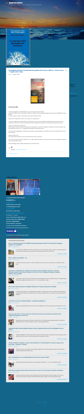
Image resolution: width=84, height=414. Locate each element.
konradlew (44, 404)
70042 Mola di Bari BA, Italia (21, 149)
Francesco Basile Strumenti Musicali (15, 213)
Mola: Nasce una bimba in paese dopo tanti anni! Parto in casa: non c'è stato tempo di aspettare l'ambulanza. (35, 370)
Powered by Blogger (43, 402)
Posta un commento (14, 153)
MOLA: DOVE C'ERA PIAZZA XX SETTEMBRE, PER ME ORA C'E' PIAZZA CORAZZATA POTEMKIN (32, 286)
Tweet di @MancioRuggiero (73, 93)
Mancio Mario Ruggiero (73, 88)
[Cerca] (77, 3)
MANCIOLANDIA (16, 3)
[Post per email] (11, 147)
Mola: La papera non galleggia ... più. (17, 257)
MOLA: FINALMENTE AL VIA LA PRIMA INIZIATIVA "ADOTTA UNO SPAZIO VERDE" (28, 357)
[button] (66, 70)
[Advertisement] (74, 26)
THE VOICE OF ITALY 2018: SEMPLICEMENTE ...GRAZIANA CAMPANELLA (26, 301)
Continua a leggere (62, 253)
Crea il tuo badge (72, 90)
